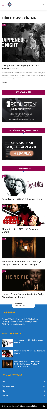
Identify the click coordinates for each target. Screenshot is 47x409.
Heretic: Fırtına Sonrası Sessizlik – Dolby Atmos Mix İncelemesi (23, 295)
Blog (35, 406)
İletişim (42, 406)
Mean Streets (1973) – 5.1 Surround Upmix (20, 230)
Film (4, 239)
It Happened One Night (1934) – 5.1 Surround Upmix (20, 67)
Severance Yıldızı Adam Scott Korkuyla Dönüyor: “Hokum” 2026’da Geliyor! (22, 263)
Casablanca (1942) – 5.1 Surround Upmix (23, 199)
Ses (4, 24)
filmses (4, 82)
